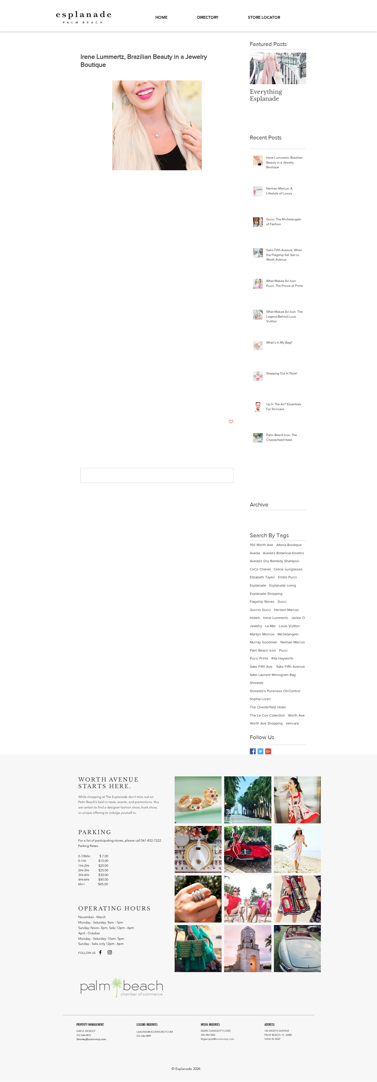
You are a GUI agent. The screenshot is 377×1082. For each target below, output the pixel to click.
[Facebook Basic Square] (253, 751)
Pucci (283, 650)
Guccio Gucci (260, 610)
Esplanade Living (282, 585)
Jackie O (298, 618)
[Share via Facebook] (83, 405)
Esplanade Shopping (152, 389)
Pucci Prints (259, 658)
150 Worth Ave (261, 545)
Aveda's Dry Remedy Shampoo (274, 561)
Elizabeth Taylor (262, 577)
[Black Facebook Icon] (100, 952)
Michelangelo (288, 634)
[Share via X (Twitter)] (95, 405)
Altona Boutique (289, 545)
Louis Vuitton (289, 626)
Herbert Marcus (286, 610)
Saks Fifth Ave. (261, 666)
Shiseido (256, 683)
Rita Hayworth (282, 658)
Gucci (281, 601)
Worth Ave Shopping (185, 389)
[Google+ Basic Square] (268, 751)
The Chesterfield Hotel (268, 707)
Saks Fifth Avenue (290, 666)
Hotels (255, 618)
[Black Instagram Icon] (110, 952)
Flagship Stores (262, 601)
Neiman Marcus (292, 642)
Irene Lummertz (109, 389)
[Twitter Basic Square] (260, 751)
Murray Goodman (263, 642)
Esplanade (88, 389)
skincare (292, 723)
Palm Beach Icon (263, 650)
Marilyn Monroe (262, 634)
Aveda (255, 553)
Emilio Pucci (287, 577)
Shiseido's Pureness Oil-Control (275, 691)
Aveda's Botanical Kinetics (283, 553)
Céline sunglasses (288, 569)
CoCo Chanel (260, 569)
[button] (264, 17)
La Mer (270, 626)
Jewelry (129, 389)
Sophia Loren (260, 699)
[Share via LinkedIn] (108, 405)
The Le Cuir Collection (267, 715)
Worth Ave (296, 715)
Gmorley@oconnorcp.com (91, 1039)
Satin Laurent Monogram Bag (273, 675)
